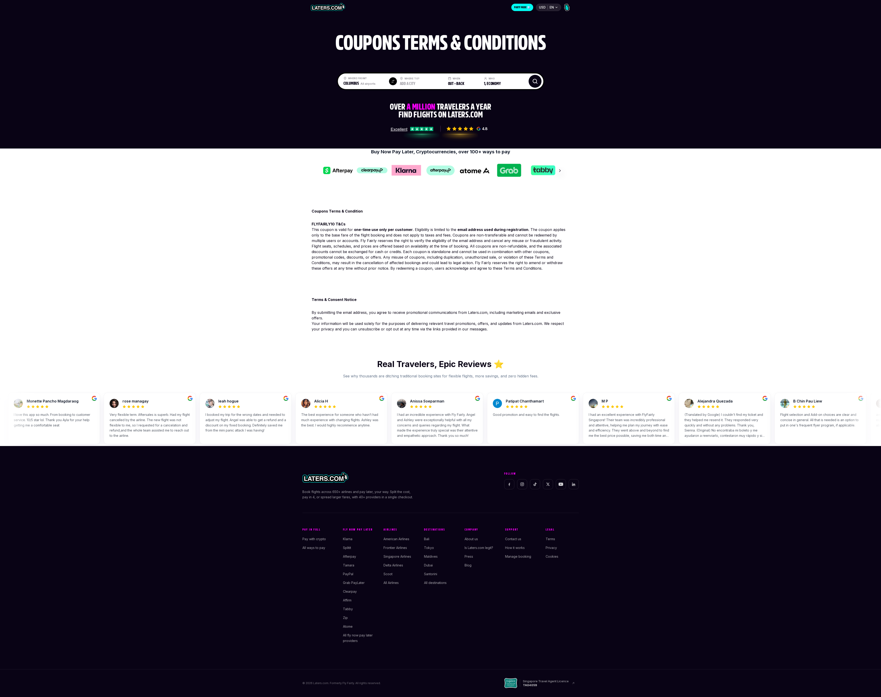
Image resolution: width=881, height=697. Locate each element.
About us (471, 539)
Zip (345, 618)
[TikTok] (535, 484)
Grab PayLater (354, 583)
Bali (426, 539)
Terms (550, 539)
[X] (548, 484)
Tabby (348, 609)
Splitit (347, 548)
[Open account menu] (567, 7)
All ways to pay (313, 548)
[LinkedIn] (574, 484)
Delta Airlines (393, 565)
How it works (515, 548)
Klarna (347, 539)
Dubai (428, 565)
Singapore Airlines (397, 556)
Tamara (348, 565)
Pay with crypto (314, 539)
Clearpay (350, 591)
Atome (348, 626)
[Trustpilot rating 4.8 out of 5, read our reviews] (412, 128)
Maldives (431, 556)
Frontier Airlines (395, 548)
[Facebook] (509, 484)
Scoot (387, 574)
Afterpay (349, 556)
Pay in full (311, 529)
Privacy (551, 548)
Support (511, 529)
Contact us (513, 539)
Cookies (552, 556)
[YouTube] (561, 484)
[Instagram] (522, 484)
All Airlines (391, 583)
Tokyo (429, 548)
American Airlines (396, 539)
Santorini (430, 574)
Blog (468, 565)
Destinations (434, 529)
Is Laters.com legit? (479, 548)
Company (471, 529)
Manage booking (518, 556)
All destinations (435, 583)
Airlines (390, 529)
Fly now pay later (358, 529)
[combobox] (364, 81)
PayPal (348, 574)
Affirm (347, 600)
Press (469, 556)
